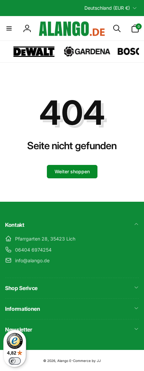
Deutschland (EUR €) (107, 8)
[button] (9, 28)
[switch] (15, 361)
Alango (62, 361)
